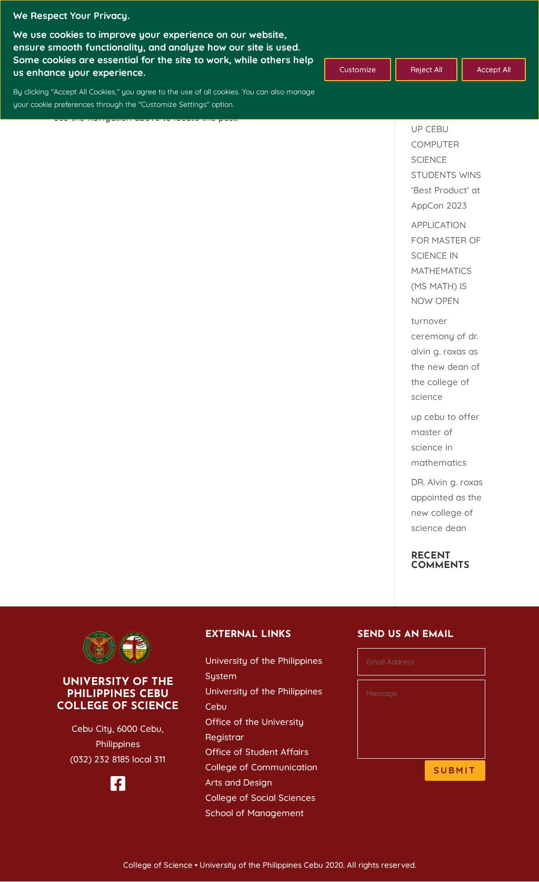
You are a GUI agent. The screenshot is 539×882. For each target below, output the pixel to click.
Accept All (494, 69)
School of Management (254, 812)
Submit (455, 770)
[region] (269, 60)
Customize (358, 69)
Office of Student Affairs (256, 751)
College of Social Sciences (260, 797)
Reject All (426, 69)
